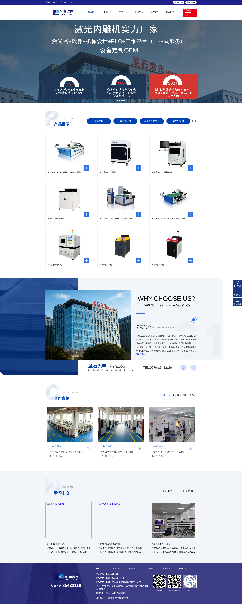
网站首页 (92, 12)
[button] (196, 121)
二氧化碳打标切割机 (178, 121)
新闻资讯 (139, 12)
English (192, 2)
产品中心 (123, 12)
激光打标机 (152, 121)
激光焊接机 (99, 121)
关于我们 (107, 12)
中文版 (180, 2)
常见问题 (189, 491)
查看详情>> (140, 354)
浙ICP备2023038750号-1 (118, 598)
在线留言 (154, 12)
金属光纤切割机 (125, 121)
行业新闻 (169, 491)
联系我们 (170, 12)
